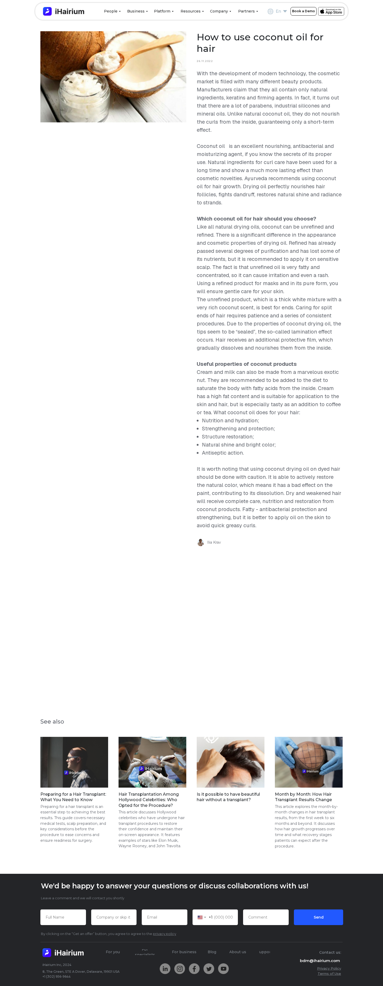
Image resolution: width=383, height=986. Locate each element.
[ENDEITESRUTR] (285, 11)
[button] (304, 11)
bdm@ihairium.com (320, 960)
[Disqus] (191, 626)
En (278, 11)
